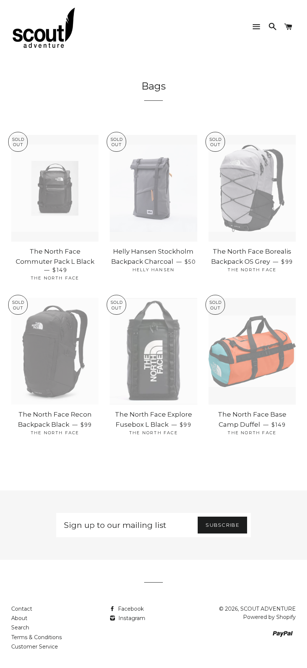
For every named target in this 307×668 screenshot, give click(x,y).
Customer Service (34, 646)
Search (20, 627)
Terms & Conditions (36, 637)
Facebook (130, 608)
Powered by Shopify (269, 617)
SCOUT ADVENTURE (268, 608)
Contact (21, 608)
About (19, 618)
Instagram (131, 618)
